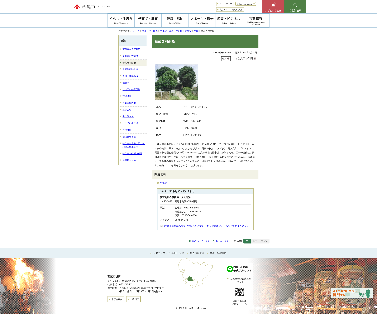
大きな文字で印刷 (243, 58)
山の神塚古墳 (129, 136)
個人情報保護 (197, 253)
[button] (273, 6)
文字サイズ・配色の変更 (231, 9)
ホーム (136, 31)
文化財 (179, 31)
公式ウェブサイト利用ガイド (168, 253)
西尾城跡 (127, 96)
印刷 (224, 58)
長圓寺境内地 (129, 103)
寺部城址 (127, 130)
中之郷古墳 (128, 116)
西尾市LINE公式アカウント (240, 280)
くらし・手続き (121, 20)
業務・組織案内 (218, 253)
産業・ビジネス (228, 20)
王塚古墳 (127, 109)
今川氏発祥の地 (130, 76)
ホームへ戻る (222, 241)
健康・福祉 (175, 20)
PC (247, 241)
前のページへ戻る (201, 241)
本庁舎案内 (116, 299)
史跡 (196, 31)
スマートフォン (260, 241)
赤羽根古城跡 (129, 160)
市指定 (188, 31)
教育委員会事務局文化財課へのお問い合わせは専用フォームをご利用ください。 (206, 226)
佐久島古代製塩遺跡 (132, 153)
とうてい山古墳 (130, 123)
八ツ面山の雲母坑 (131, 89)
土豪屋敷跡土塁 (130, 69)
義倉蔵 (126, 82)
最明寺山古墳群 (130, 56)
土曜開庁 (134, 299)
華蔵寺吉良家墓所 (131, 49)
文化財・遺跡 (166, 31)
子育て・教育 (148, 20)
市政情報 (256, 21)
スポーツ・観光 (150, 31)
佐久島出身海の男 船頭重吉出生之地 (134, 145)
